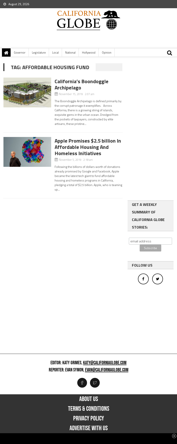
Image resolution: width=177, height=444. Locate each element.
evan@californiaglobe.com (106, 370)
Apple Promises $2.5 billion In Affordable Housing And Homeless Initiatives (88, 147)
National (70, 52)
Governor (19, 52)
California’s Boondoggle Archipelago (81, 84)
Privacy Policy (88, 418)
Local (55, 52)
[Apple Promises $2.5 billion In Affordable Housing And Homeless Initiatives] (27, 152)
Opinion (106, 52)
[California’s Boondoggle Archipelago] (27, 92)
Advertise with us (89, 428)
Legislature (39, 52)
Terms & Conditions (88, 409)
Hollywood (88, 52)
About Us (88, 399)
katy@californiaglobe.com (104, 363)
